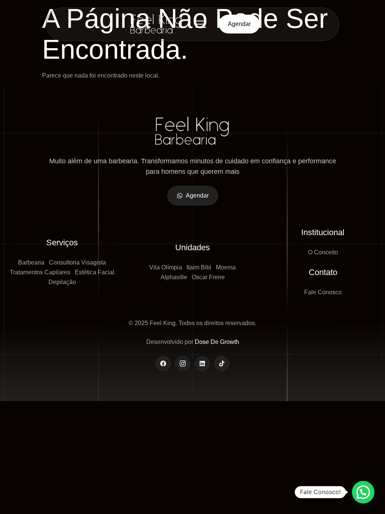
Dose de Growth (217, 342)
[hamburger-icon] (201, 24)
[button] (363, 492)
